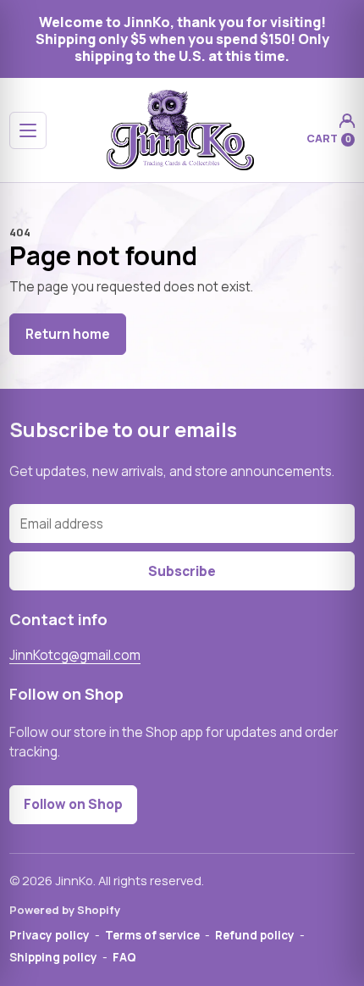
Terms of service (152, 935)
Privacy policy (49, 935)
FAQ (124, 957)
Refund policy (255, 935)
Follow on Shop (73, 804)
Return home (67, 334)
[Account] (347, 121)
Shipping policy (53, 957)
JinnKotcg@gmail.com (75, 655)
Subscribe (182, 571)
